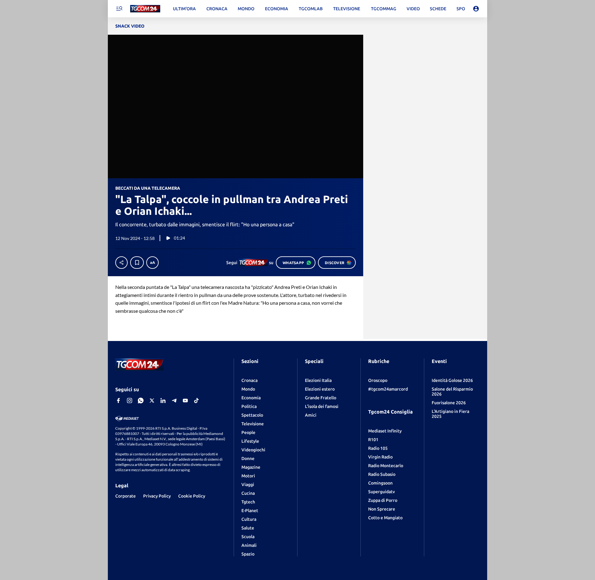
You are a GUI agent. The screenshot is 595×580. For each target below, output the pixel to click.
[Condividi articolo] (121, 262)
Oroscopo (377, 380)
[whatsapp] (141, 400)
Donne (247, 458)
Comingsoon (380, 482)
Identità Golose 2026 (452, 380)
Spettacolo (252, 415)
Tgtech (248, 501)
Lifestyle (250, 441)
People (248, 432)
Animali (249, 545)
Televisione (252, 423)
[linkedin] (163, 400)
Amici (310, 415)
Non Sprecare (381, 509)
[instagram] (129, 400)
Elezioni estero (320, 389)
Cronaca (249, 380)
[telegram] (174, 400)
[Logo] (145, 9)
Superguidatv (381, 491)
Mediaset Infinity (385, 430)
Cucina (248, 493)
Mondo (248, 389)
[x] (152, 400)
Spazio (247, 553)
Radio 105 (378, 448)
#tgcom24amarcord (388, 389)
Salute (247, 527)
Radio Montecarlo (385, 465)
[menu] (119, 8)
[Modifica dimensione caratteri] (152, 262)
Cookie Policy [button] (191, 496)
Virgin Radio (380, 456)
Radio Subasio (381, 474)
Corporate (125, 496)
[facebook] (118, 400)
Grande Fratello (320, 397)
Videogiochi (253, 449)
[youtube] (185, 400)
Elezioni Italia (318, 380)
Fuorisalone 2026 (449, 402)
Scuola (247, 536)
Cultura (248, 519)
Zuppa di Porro (382, 500)
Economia (251, 397)
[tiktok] (196, 400)
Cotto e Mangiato (385, 517)
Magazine (250, 467)
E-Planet (249, 510)
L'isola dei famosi (321, 406)
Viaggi (247, 484)
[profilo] (476, 8)
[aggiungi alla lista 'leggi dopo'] (137, 262)
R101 (373, 439)
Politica (249, 406)
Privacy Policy (157, 496)
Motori (248, 475)
